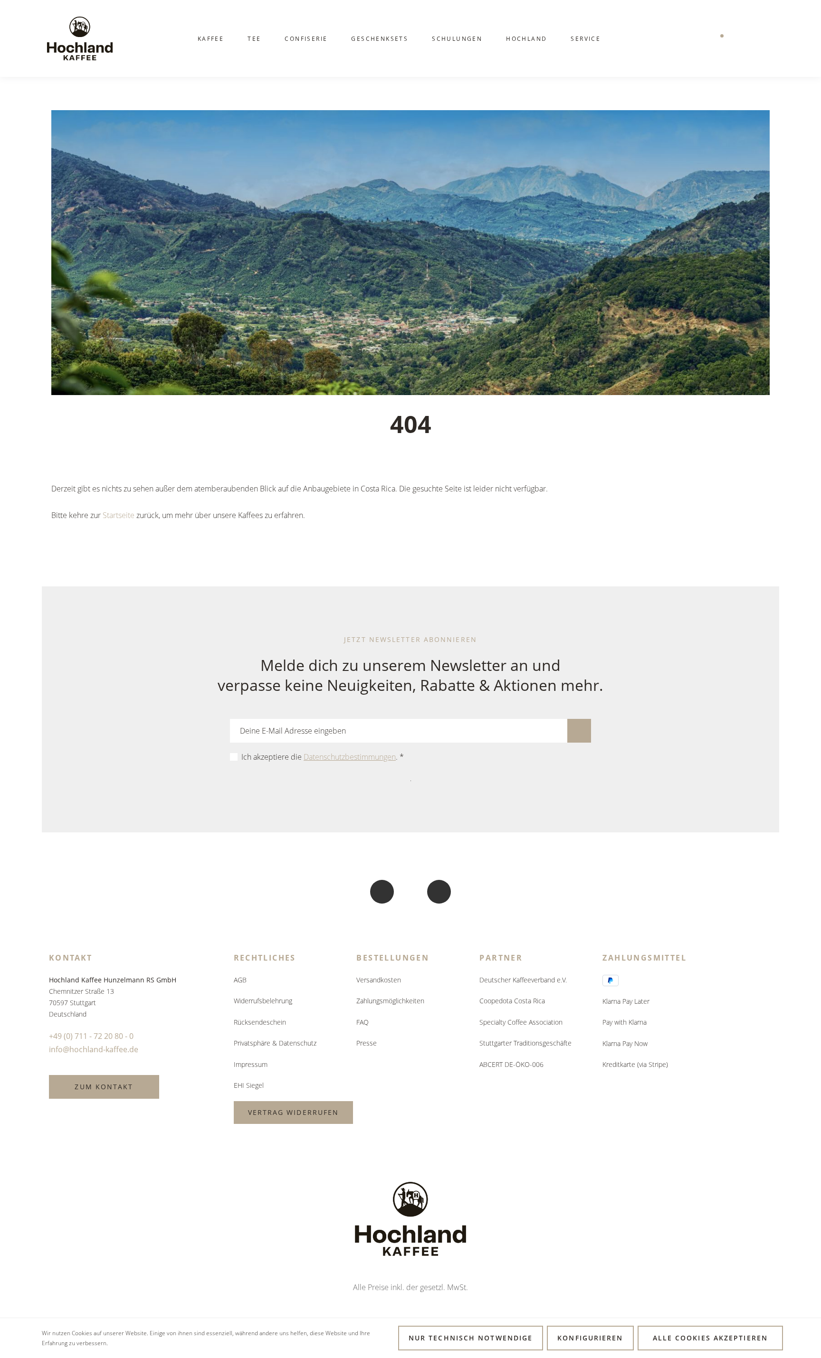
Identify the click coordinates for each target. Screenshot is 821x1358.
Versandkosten (378, 979)
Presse (366, 1042)
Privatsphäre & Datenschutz (275, 1042)
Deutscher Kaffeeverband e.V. (523, 979)
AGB (240, 979)
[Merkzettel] (718, 38)
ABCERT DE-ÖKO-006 (511, 1064)
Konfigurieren (590, 1337)
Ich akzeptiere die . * (322, 757)
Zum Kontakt (104, 1086)
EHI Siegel (249, 1085)
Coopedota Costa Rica (512, 1000)
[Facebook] (382, 892)
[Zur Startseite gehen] (80, 38)
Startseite (118, 515)
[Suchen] (693, 38)
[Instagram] (439, 892)
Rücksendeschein (260, 1022)
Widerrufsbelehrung (263, 1000)
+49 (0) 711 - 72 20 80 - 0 (91, 1036)
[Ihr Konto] (742, 38)
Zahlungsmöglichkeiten (390, 1000)
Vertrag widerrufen (293, 1112)
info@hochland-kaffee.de (93, 1049)
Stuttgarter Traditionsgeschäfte (525, 1042)
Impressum (250, 1064)
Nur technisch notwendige (471, 1337)
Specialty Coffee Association (521, 1022)
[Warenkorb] (767, 38)
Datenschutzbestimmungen (350, 757)
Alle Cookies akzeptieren (710, 1337)
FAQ (362, 1022)
